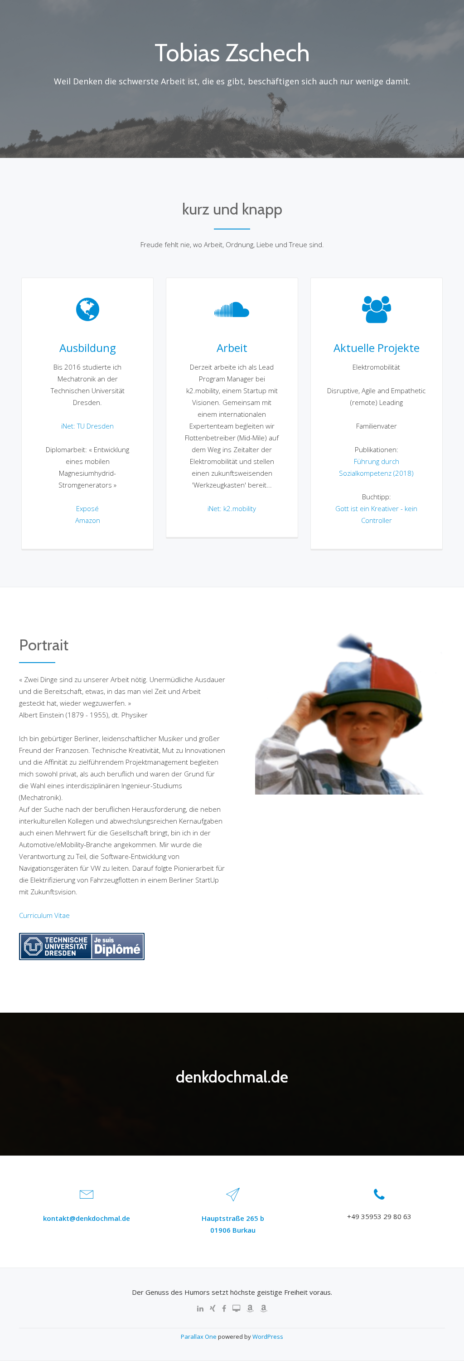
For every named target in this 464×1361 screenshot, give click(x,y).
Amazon (87, 520)
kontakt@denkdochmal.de (86, 1218)
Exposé (87, 508)
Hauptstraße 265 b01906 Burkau (233, 1224)
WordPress (267, 1336)
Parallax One (199, 1336)
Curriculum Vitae (44, 915)
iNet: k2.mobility (232, 508)
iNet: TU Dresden (87, 425)
